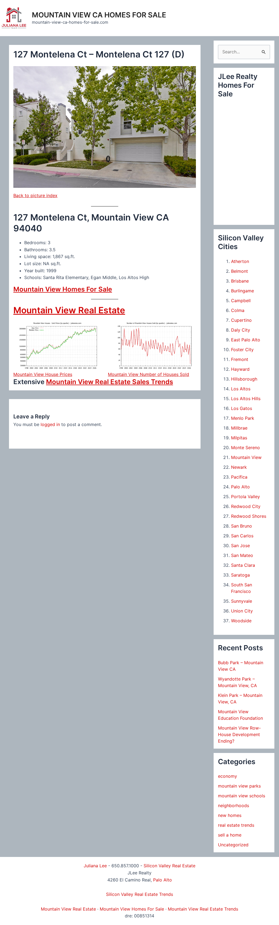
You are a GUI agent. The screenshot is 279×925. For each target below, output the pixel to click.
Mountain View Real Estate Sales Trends (109, 382)
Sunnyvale (241, 601)
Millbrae (239, 428)
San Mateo (242, 555)
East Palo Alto (245, 339)
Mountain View (246, 457)
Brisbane (240, 281)
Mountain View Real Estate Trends (203, 909)
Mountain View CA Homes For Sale (99, 15)
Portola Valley (245, 496)
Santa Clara (243, 565)
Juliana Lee (95, 865)
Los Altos (240, 388)
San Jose (240, 545)
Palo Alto (240, 486)
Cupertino (241, 320)
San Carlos (242, 535)
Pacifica (239, 477)
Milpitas (239, 437)
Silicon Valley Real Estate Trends (139, 894)
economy (227, 776)
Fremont (239, 359)
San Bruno (241, 526)
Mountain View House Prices (42, 374)
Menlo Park (242, 418)
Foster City (242, 349)
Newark (239, 467)
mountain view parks (239, 786)
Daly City (240, 330)
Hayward (240, 369)
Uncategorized (233, 844)
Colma (237, 310)
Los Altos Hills (245, 398)
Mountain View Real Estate (69, 310)
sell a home (229, 835)
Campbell (241, 300)
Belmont (239, 271)
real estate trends (236, 825)
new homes (229, 815)
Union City (242, 611)
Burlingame (242, 290)
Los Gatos (241, 408)
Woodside (241, 620)
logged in (50, 424)
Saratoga (240, 575)
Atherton (240, 261)
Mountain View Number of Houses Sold (148, 374)
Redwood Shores (248, 516)
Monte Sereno (245, 447)
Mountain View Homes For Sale (62, 289)
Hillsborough (244, 379)
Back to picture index (35, 195)
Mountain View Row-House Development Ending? (239, 734)
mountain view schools (241, 795)
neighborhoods (233, 805)
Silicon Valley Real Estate (169, 865)
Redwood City (245, 506)
